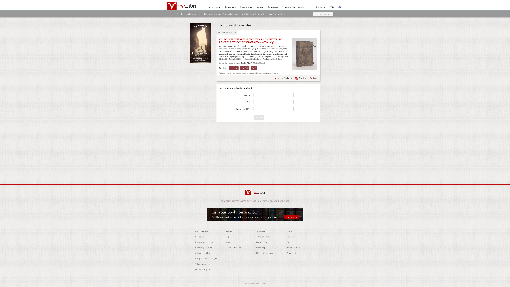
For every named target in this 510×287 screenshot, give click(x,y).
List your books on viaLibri (205, 242)
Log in (228, 236)
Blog (288, 242)
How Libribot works (264, 253)
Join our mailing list (202, 269)
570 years (291, 236)
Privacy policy (292, 253)
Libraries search (262, 242)
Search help (260, 247)
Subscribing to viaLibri (203, 247)
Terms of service (293, 247)
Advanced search (263, 236)
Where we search (202, 263)
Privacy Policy (278, 13)
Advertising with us (203, 253)
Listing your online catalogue (206, 258)
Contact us (199, 236)
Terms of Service (262, 13)
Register (229, 242)
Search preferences (233, 247)
